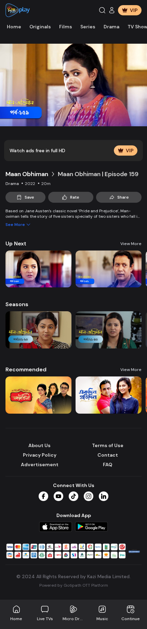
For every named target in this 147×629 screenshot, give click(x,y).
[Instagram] (88, 496)
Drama (111, 27)
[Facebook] (43, 496)
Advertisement (39, 464)
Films (65, 27)
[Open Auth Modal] (111, 10)
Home (14, 27)
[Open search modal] (102, 10)
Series (87, 27)
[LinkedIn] (103, 496)
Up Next (15, 243)
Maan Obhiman (26, 174)
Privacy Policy (39, 455)
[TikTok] (73, 496)
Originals (40, 27)
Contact (107, 455)
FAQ (107, 464)
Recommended (25, 369)
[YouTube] (58, 496)
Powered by (73, 585)
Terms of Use (107, 445)
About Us (39, 445)
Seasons (16, 304)
